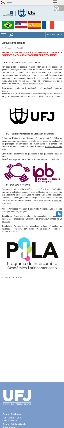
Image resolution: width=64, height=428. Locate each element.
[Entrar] (2, 2)
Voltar (20, 277)
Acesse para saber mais (32, 84)
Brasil (10, 2)
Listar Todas (9, 277)
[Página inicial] (19, 13)
